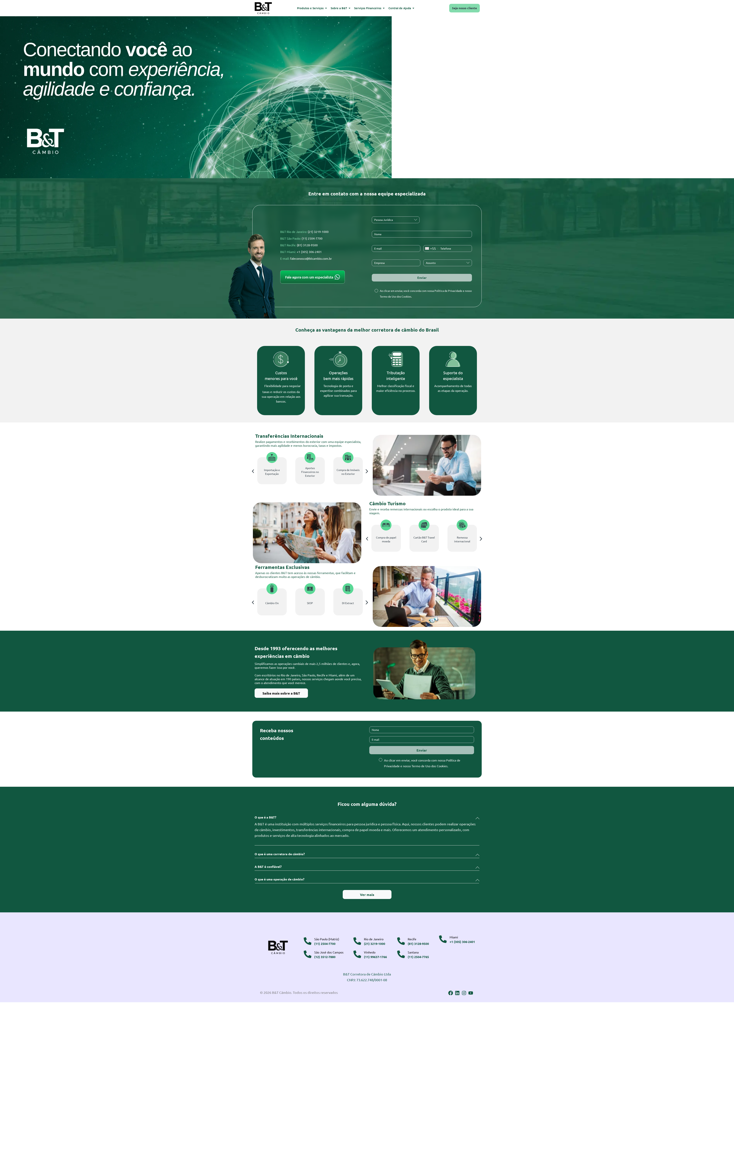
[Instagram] (464, 993)
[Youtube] (470, 993)
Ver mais (367, 894)
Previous (253, 471)
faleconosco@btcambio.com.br (311, 258)
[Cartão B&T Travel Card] (424, 525)
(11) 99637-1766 (375, 957)
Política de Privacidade (448, 290)
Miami (454, 937)
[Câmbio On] (271, 588)
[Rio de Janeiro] (357, 941)
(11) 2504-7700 (312, 238)
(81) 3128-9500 (307, 245)
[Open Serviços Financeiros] (383, 8)
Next (367, 471)
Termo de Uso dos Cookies (395, 296)
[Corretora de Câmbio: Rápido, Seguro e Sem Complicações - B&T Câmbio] (196, 97)
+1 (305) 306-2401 (309, 252)
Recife (412, 939)
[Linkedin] (457, 993)
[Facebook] (450, 993)
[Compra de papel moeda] (386, 525)
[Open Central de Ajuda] (413, 8)
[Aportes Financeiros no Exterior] (309, 457)
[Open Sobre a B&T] (349, 8)
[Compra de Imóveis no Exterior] (348, 457)
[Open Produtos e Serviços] (326, 8)
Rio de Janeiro (373, 939)
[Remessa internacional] (462, 525)
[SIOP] (309, 588)
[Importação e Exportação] (271, 457)
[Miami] (443, 939)
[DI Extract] (348, 588)
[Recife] (401, 941)
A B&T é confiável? (268, 867)
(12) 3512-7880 (324, 957)
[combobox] (431, 248)
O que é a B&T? (265, 817)
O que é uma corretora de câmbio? (280, 854)
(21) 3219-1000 (318, 231)
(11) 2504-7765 (418, 957)
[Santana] (401, 954)
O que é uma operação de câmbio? (279, 879)
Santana (413, 952)
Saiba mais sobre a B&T (281, 693)
